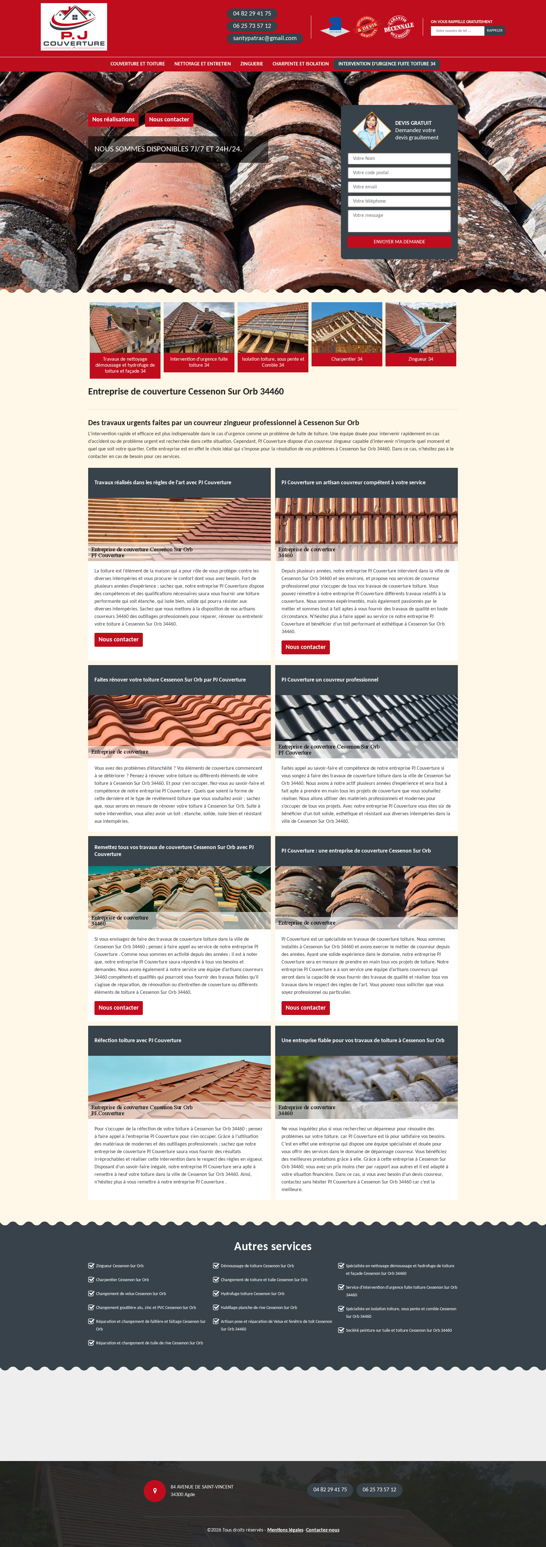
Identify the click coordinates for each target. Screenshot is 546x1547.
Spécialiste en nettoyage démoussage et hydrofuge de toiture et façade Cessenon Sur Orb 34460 (400, 1270)
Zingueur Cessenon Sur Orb (119, 1266)
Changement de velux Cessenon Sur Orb (131, 1294)
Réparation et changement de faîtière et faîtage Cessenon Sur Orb (151, 1325)
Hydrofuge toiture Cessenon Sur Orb (252, 1294)
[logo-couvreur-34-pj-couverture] (74, 27)
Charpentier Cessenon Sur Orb (122, 1280)
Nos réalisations (113, 120)
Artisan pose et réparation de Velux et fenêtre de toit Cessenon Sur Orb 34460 (276, 1325)
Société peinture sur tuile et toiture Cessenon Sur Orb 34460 (399, 1330)
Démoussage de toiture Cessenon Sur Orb (257, 1266)
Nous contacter (169, 120)
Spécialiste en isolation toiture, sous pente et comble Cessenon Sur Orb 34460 (401, 1313)
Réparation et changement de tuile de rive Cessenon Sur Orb (149, 1343)
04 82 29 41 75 (252, 14)
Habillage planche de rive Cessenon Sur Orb (259, 1307)
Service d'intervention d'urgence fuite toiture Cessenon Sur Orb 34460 (401, 1291)
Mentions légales (285, 1530)
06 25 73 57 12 (252, 26)
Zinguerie (251, 64)
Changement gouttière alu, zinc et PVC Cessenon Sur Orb (146, 1307)
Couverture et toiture (138, 64)
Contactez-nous (322, 1530)
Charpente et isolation (301, 64)
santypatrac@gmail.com (265, 38)
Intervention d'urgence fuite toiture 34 (386, 64)
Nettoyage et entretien (202, 64)
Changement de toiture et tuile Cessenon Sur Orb (264, 1280)
